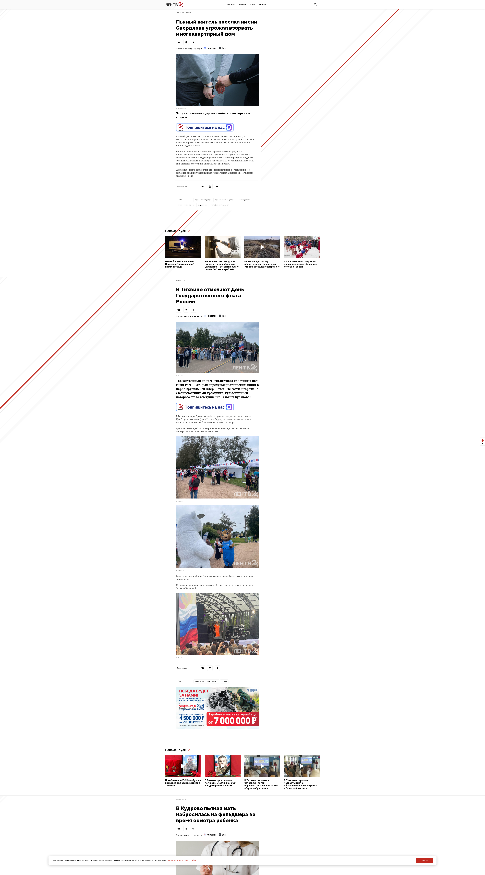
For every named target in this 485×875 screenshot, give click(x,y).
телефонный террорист (220, 205)
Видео (242, 4)
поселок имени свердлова (225, 200)
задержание (202, 205)
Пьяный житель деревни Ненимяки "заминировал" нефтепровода (179, 264)
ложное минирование (186, 205)
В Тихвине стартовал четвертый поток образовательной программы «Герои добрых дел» (261, 784)
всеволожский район (203, 200)
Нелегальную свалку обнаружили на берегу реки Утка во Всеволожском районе (262, 264)
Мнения (262, 4)
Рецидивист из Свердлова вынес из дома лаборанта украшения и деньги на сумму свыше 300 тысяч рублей (222, 265)
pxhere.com (182, 108)
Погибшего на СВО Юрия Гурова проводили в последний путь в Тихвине (183, 783)
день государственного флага (206, 681)
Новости (231, 4)
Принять (424, 860)
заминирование (244, 200)
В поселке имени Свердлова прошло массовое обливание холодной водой (300, 264)
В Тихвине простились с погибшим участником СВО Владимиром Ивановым (220, 783)
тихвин (224, 681)
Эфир (252, 4)
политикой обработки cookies (182, 860)
